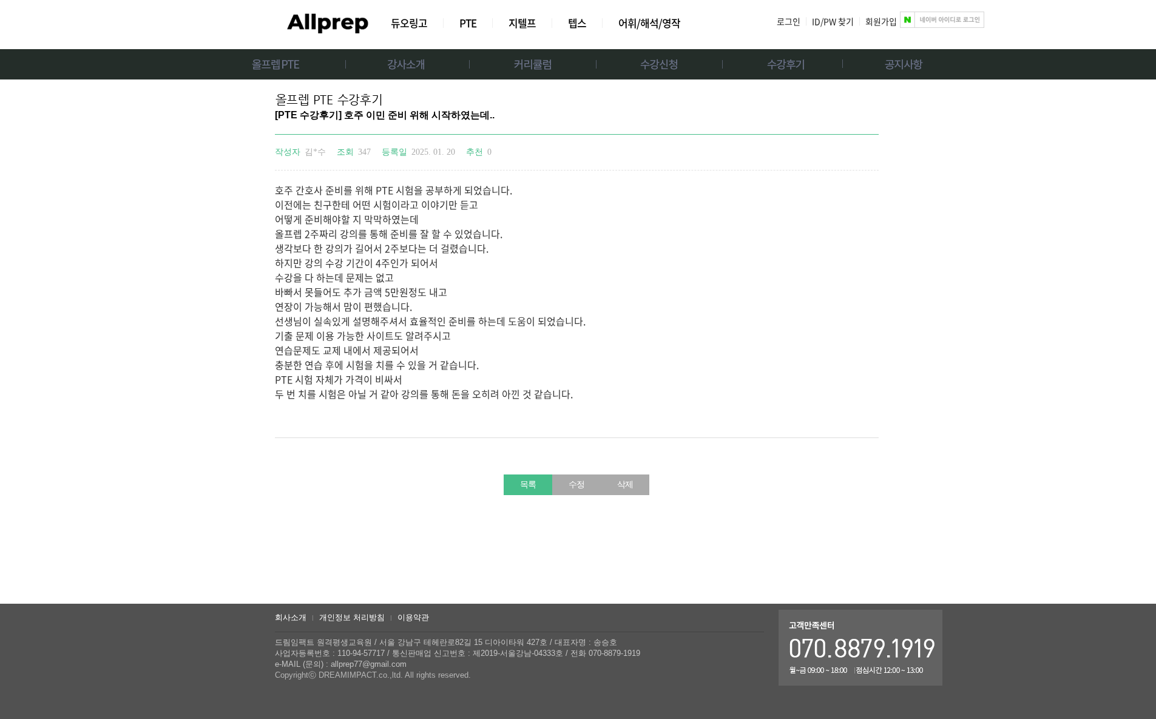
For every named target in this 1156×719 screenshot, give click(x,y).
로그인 (788, 21)
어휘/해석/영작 (649, 22)
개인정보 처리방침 (352, 617)
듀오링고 (409, 22)
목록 (528, 484)
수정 (576, 484)
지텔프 (522, 22)
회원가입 (881, 21)
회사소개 (290, 617)
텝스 (577, 22)
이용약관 (413, 617)
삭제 (625, 484)
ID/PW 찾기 (833, 21)
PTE (467, 22)
